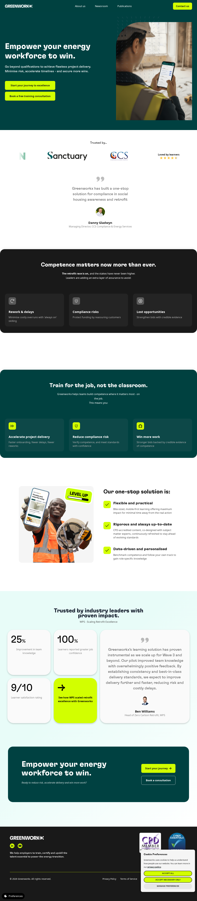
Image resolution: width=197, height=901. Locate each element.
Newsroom (101, 6)
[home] (18, 6)
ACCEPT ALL (168, 873)
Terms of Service (128, 878)
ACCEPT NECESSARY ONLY (168, 880)
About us (80, 6)
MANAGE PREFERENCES (168, 886)
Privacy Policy (109, 878)
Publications (124, 6)
